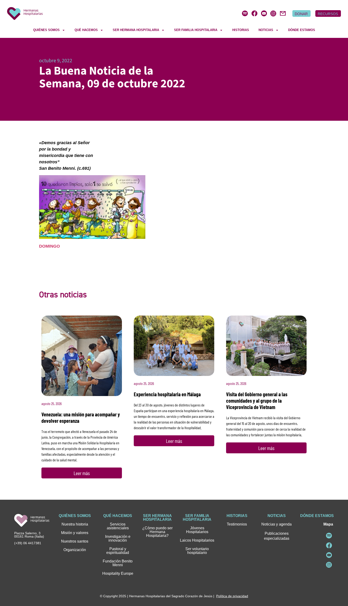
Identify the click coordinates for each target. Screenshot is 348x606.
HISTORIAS (240, 30)
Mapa (328, 524)
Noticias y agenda (276, 524)
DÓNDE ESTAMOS (301, 30)
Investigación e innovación (117, 538)
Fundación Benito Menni (118, 563)
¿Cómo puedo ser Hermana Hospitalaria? (157, 532)
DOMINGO (49, 246)
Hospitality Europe (117, 573)
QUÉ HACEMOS (86, 30)
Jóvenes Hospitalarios (197, 530)
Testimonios (237, 524)
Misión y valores (74, 533)
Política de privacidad (232, 596)
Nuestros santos (74, 541)
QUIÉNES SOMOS (46, 30)
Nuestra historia (75, 524)
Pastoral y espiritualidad (117, 551)
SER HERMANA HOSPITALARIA (136, 30)
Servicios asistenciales (118, 526)
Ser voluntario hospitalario (197, 551)
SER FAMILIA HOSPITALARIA (195, 30)
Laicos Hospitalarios (197, 540)
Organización (74, 550)
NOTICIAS (266, 30)
